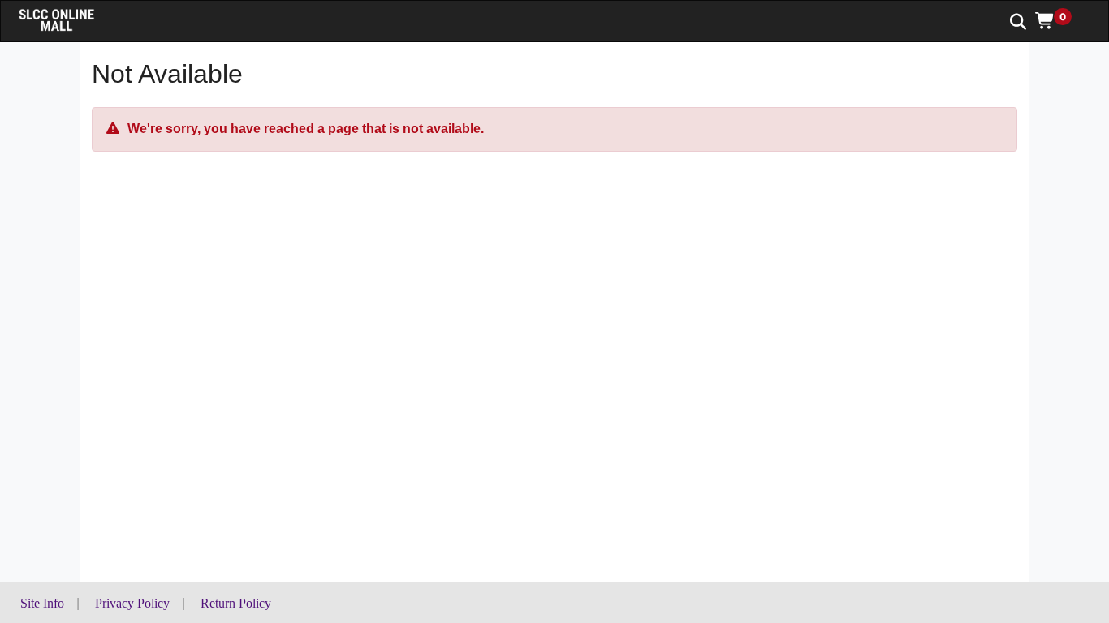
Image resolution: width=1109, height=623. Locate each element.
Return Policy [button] (236, 603)
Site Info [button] (42, 603)
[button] (1059, 20)
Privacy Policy (132, 603)
